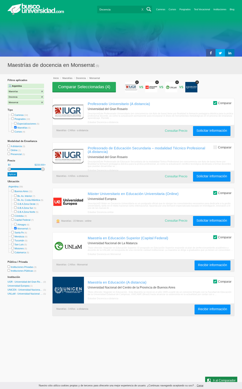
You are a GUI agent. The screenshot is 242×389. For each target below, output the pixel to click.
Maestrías (22, 127)
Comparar (224, 103)
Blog (232, 9)
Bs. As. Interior (24, 196)
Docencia (81, 78)
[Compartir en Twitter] (220, 53)
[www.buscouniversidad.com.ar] (36, 14)
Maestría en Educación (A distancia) (117, 282)
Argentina (14, 186)
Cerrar (200, 385)
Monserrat (22, 228)
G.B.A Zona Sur (25, 208)
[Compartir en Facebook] (211, 53)
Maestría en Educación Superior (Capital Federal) (128, 238)
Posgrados (185, 9)
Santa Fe (19, 232)
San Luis (19, 244)
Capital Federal (22, 220)
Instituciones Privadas (23, 267)
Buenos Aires (21, 191)
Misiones (19, 248)
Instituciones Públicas (23, 271)
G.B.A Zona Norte (26, 212)
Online (14, 150)
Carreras (160, 9)
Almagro (21, 224)
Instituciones (219, 9)
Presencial (16, 154)
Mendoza (19, 236)
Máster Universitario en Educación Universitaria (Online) (133, 194)
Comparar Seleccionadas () (84, 86)
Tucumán (19, 240)
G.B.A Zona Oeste (26, 204)
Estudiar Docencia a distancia (103, 122)
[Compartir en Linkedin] (229, 53)
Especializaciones (26, 123)
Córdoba (19, 216)
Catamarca (20, 252)
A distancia (16, 146)
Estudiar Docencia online (101, 212)
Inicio (56, 78)
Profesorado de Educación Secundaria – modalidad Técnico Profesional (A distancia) (146, 150)
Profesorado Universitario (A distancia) (119, 104)
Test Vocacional (202, 9)
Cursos (172, 9)
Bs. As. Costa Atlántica (28, 200)
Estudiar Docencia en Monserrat (104, 254)
